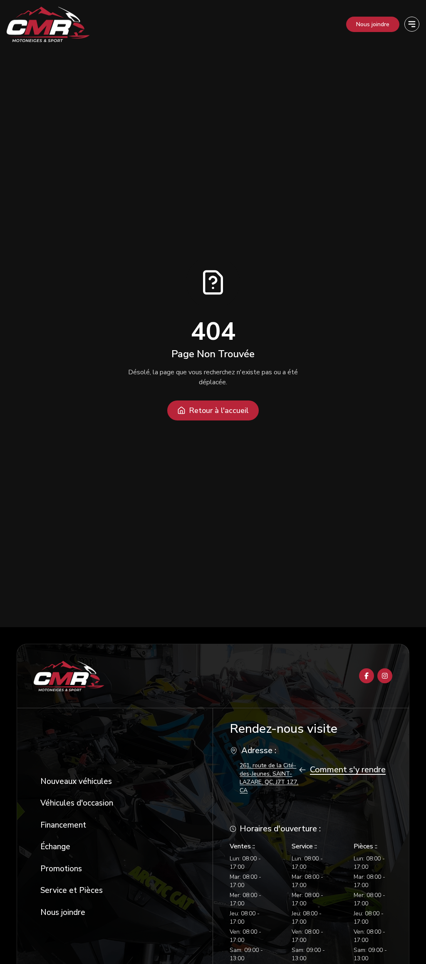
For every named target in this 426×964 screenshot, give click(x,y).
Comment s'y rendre (348, 769)
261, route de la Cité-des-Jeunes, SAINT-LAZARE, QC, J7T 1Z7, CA (269, 777)
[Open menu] (411, 24)
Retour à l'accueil (219, 410)
